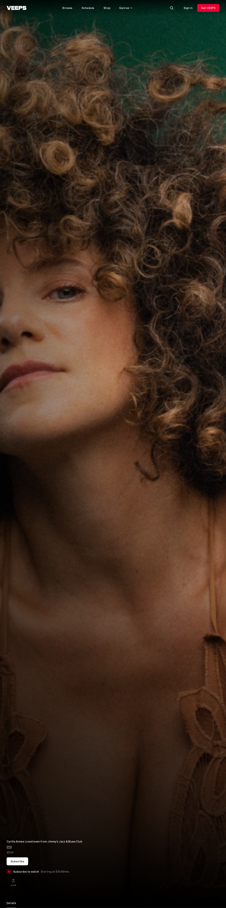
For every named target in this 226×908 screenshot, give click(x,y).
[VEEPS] (16, 8)
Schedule (88, 7)
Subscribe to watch (41, 871)
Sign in (188, 7)
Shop (107, 7)
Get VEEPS (208, 7)
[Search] (172, 8)
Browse (67, 7)
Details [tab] (11, 903)
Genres (124, 7)
